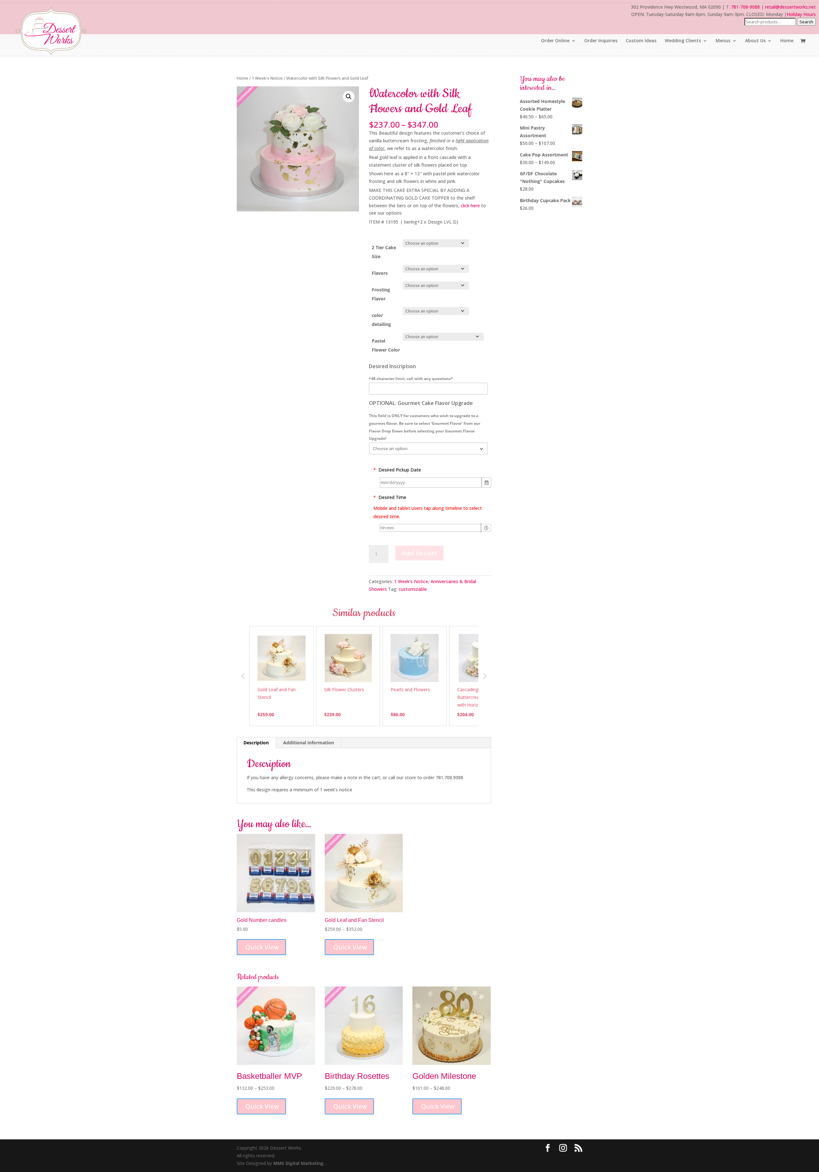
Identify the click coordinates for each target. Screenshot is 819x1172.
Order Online (555, 41)
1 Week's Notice (267, 78)
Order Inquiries (600, 41)
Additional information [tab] (308, 743)
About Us (755, 41)
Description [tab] (256, 743)
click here (470, 205)
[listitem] (282, 676)
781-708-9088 (745, 7)
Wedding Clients (683, 41)
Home (786, 41)
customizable (413, 589)
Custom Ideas (641, 41)
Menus (723, 41)
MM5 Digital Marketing (299, 1163)
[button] (348, 96)
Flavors (380, 273)
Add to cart (419, 553)
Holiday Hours (801, 14)
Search (806, 22)
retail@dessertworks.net (790, 7)
